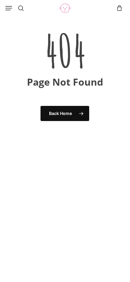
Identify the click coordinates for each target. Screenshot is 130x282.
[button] (8, 8)
